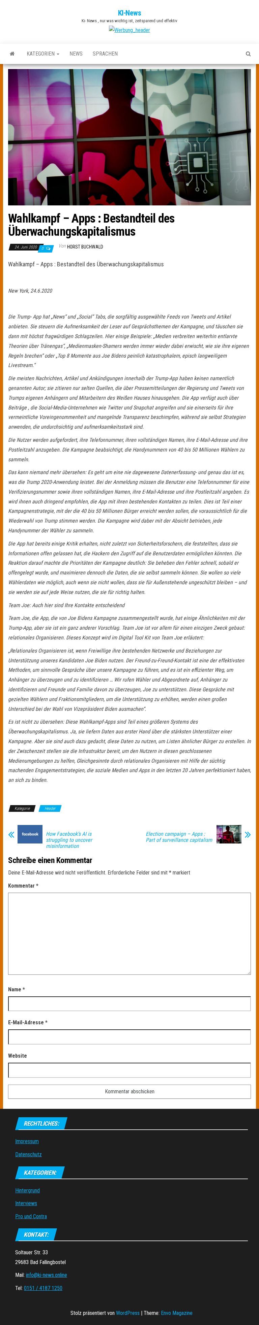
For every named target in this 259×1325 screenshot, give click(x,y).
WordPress (128, 1313)
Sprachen (105, 54)
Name (16, 989)
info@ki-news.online (46, 1275)
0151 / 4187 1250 (43, 1288)
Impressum (27, 1141)
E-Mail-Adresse (28, 1022)
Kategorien (41, 54)
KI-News (129, 13)
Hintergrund (27, 1190)
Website (17, 1056)
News (76, 54)
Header (50, 808)
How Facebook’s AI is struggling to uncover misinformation (69, 840)
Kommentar (23, 886)
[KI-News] (12, 54)
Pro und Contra (31, 1216)
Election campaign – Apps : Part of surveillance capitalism (179, 837)
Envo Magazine (177, 1313)
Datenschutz (28, 1154)
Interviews (26, 1203)
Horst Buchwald (85, 247)
